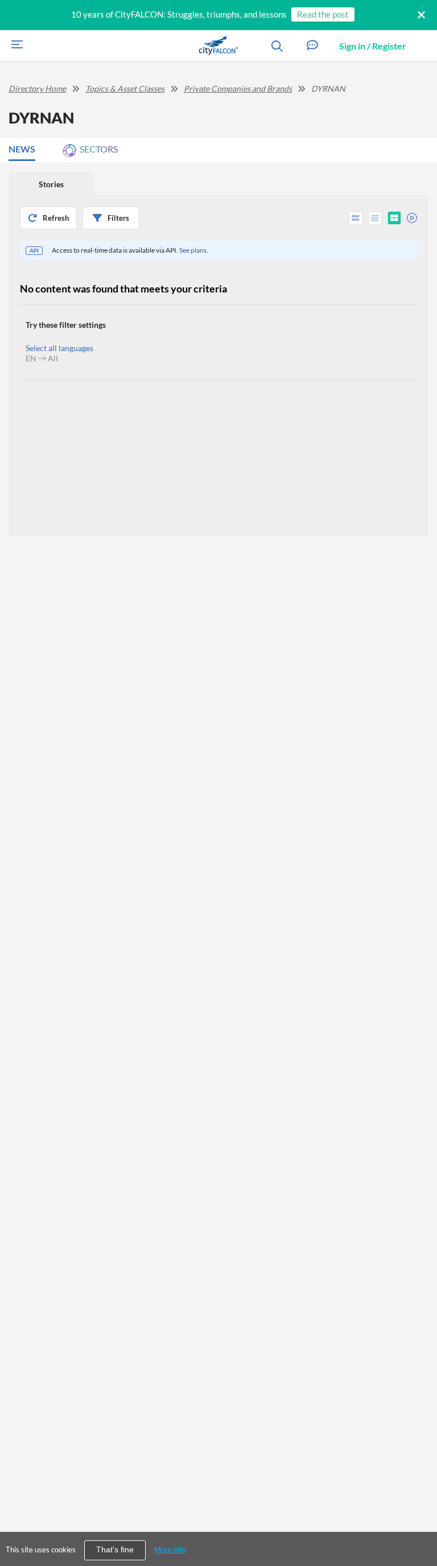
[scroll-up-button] (418, 1523)
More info (169, 1549)
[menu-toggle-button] (14, 45)
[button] (312, 46)
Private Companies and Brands (238, 88)
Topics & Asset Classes (124, 88)
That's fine (115, 1550)
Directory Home (37, 88)
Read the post (323, 14)
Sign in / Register (372, 45)
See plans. (193, 250)
